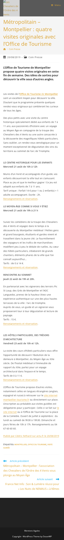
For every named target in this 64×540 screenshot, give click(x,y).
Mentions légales (32, 530)
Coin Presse (14, 49)
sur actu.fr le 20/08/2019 (31, 435)
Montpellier (20, 444)
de (39, 93)
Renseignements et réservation (20, 198)
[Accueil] (4, 49)
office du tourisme (37, 444)
